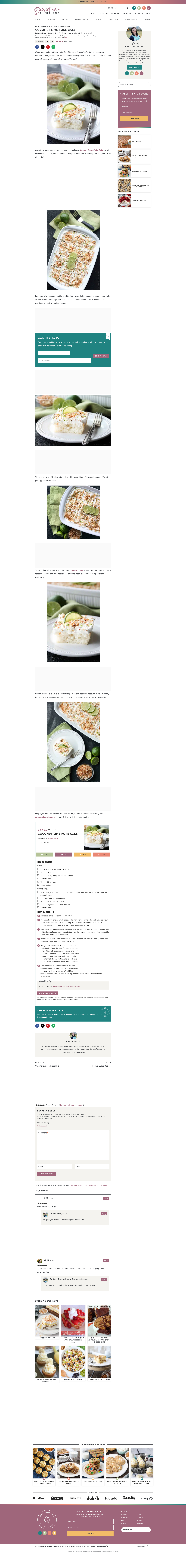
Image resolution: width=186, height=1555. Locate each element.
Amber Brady (41, 33)
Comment (43, 1133)
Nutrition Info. (46, 993)
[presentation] (124, 141)
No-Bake (139, 1523)
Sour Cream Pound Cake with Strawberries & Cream (73, 1340)
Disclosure (79, 1546)
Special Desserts (131, 20)
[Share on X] (43, 47)
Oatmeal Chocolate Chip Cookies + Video (141, 186)
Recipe (40, 41)
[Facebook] (134, 8)
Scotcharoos (136, 141)
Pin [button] (64, 854)
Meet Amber (134, 67)
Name (41, 1166)
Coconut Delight (47, 1338)
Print (46, 854)
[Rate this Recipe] (47, 41)
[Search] (147, 85)
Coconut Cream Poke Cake (91, 150)
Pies (122, 1520)
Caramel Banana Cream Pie (47, 1064)
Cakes (37, 20)
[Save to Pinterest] (48, 47)
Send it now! (101, 356)
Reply (106, 1198)
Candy (123, 1523)
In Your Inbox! (92, 2)
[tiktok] (149, 8)
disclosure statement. (45, 1118)
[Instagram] (139, 8)
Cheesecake (51, 20)
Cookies (98, 20)
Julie (46, 1260)
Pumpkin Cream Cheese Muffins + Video (44, 1482)
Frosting (139, 1520)
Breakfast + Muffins (81, 20)
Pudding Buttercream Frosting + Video (141, 1482)
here (65, 37)
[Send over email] (53, 47)
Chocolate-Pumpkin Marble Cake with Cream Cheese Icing (99, 1340)
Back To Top (101, 1546)
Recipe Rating (43, 1122)
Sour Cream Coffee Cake (99, 1379)
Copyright (87, 1546)
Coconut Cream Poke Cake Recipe (66, 986)
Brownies (139, 1517)
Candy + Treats (113, 20)
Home (94, 13)
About (62, 1546)
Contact (67, 1546)
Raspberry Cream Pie (139, 201)
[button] (52, 41)
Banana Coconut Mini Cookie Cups (47, 1380)
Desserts (115, 13)
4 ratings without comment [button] (71, 1105)
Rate (83, 854)
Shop (148, 13)
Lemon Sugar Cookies (101, 1064)
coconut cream (77, 570)
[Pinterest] (144, 8)
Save (102, 854)
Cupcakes (147, 20)
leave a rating (54, 1014)
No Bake (65, 20)
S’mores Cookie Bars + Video (140, 156)
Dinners (127, 13)
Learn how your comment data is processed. (89, 1185)
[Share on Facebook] (37, 47)
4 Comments (87, 33)
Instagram (41, 1017)
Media (73, 1546)
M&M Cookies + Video (139, 171)
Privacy (93, 1546)
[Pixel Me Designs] (147, 1546)
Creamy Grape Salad (73, 1379)
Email (79, 1166)
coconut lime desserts (45, 817)
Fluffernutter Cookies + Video (117, 1482)
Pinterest (91, 1014)
